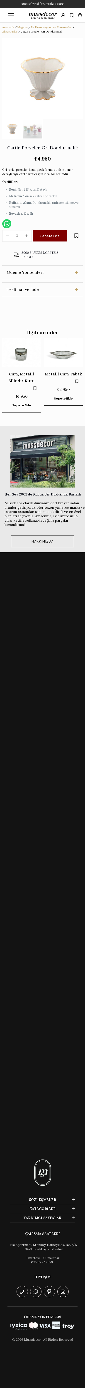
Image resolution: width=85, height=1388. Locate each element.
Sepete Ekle (50, 236)
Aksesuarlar (9, 31)
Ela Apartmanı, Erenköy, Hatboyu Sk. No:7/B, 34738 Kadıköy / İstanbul (44, 1247)
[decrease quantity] (7, 236)
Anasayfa (8, 27)
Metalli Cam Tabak (63, 374)
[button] (42, 272)
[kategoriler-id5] (11, 15)
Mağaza (22, 27)
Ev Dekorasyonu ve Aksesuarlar (51, 27)
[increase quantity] (27, 236)
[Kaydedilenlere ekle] (76, 235)
